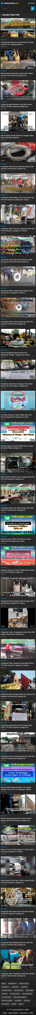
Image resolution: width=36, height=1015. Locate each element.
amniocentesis (18, 990)
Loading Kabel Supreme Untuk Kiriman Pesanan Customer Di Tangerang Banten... (17, 43)
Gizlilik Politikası (13, 1013)
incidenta (27, 1000)
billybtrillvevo (6, 997)
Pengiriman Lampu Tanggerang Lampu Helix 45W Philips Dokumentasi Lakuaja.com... (18, 633)
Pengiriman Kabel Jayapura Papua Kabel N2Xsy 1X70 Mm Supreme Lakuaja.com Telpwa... (17, 664)
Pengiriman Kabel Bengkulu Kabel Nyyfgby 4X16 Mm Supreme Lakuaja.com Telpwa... (17, 602)
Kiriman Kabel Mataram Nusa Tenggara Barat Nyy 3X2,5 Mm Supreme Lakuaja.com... (18, 478)
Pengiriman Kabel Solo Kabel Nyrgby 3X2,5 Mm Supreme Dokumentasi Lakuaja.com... (17, 509)
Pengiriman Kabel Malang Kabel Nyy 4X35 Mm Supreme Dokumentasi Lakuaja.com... (17, 944)
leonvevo (4, 993)
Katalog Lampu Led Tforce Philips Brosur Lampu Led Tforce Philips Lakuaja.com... (18, 571)
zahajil (21, 1004)
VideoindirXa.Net (17, 1009)
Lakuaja (4, 39)
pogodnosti (5, 987)
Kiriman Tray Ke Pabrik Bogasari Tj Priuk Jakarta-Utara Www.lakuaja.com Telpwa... (18, 851)
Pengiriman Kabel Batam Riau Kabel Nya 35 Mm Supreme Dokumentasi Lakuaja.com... (17, 168)
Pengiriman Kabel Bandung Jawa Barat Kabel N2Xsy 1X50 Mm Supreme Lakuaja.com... (16, 106)
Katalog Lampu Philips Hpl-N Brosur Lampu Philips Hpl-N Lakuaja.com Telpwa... (16, 540)
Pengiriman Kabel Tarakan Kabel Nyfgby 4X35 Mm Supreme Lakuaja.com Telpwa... (17, 292)
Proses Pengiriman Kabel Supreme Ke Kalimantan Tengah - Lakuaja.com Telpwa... (15, 354)
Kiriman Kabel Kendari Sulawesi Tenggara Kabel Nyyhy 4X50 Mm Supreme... (17, 137)
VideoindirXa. (11, 3)
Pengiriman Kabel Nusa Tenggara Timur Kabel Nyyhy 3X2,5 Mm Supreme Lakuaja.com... (16, 385)
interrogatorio (23, 983)
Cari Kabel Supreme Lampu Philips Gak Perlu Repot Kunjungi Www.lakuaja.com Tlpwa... (16, 416)
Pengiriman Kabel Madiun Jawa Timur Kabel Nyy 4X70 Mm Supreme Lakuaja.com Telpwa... (17, 199)
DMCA (31, 1013)
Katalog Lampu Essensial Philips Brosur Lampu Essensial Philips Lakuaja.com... (17, 447)
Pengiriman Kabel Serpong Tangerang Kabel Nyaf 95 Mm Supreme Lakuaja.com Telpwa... (18, 230)
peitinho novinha (7, 1000)
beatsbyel (24, 987)
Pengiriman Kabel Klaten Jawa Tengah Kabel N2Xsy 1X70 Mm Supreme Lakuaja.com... (16, 726)
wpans (4, 983)
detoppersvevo (27, 993)
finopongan (5, 1004)
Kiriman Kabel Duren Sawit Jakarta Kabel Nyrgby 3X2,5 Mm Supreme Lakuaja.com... (17, 882)
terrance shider (7, 990)
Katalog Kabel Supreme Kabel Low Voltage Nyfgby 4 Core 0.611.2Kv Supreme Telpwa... (16, 788)
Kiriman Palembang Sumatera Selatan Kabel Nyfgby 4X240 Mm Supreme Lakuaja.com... (16, 819)
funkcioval (15, 987)
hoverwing (18, 1000)
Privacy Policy (24, 1013)
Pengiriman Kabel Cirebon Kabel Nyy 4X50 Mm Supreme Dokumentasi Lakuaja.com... (17, 323)
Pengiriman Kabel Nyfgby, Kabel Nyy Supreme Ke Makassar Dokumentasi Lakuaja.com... (18, 695)
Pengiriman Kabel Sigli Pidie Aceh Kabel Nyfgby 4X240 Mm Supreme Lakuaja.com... (17, 913)
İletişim (5, 1013)
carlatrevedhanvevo (20, 997)
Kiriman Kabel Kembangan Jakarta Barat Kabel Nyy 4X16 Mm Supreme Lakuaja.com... (17, 74)
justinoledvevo (15, 993)
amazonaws (29, 990)
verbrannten (12, 983)
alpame (14, 1004)
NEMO (27, 1009)
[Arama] (32, 8)
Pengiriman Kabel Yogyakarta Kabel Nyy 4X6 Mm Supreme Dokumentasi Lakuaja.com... (18, 975)
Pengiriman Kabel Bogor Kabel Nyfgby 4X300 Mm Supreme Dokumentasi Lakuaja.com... (16, 261)
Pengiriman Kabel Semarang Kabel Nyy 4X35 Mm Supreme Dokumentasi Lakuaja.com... (18, 757)
